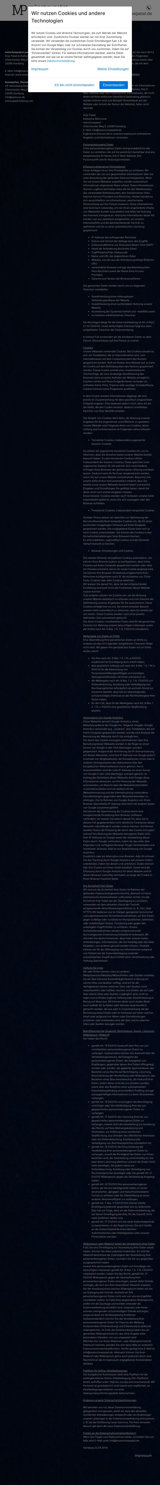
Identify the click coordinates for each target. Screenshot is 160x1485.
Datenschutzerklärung (61, 60)
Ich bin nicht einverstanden (74, 85)
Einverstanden (113, 85)
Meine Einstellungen (113, 69)
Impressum (39, 69)
